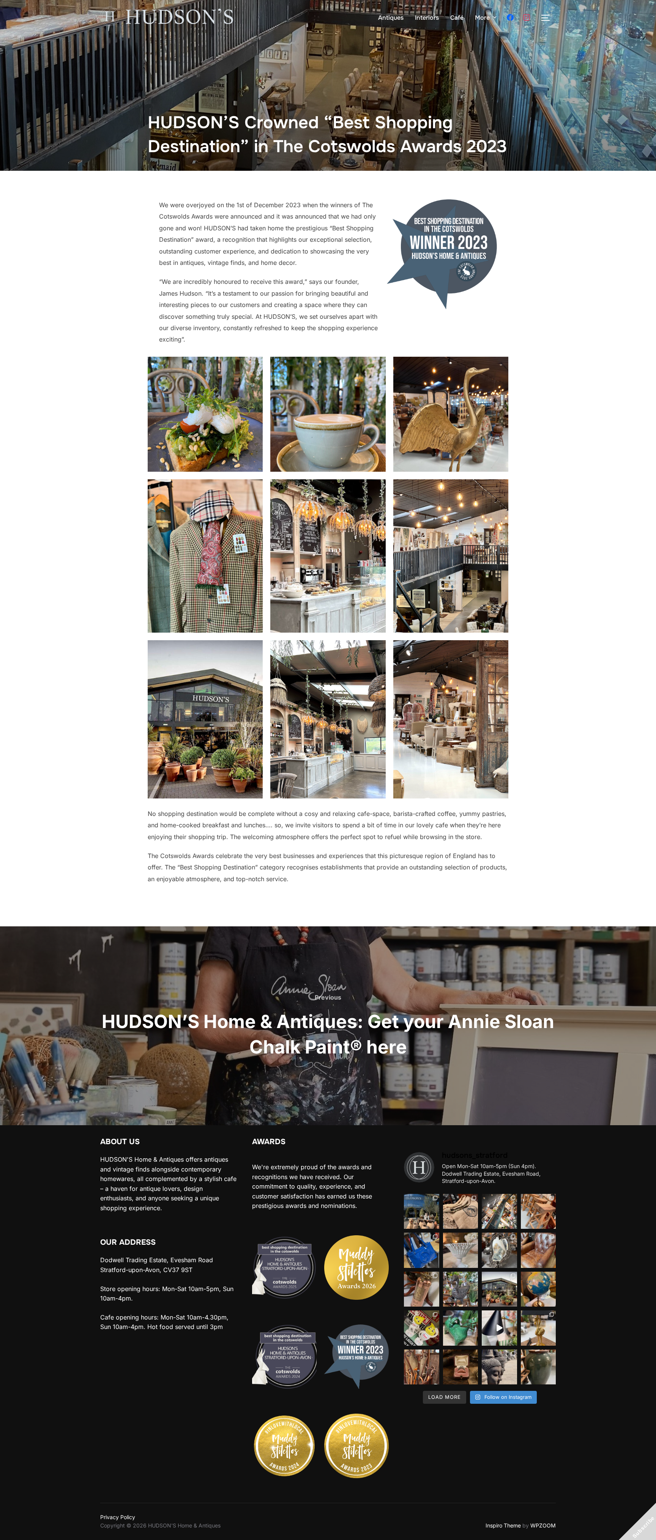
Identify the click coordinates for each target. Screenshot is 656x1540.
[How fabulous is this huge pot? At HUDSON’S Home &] (538, 1367)
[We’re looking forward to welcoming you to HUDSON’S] (499, 1211)
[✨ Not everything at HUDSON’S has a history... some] (499, 1328)
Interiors (427, 18)
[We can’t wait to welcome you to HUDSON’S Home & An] (460, 1328)
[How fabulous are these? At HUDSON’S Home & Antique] (460, 1250)
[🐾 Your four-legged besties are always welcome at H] (421, 1211)
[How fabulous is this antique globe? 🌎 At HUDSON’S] (538, 1289)
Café (457, 18)
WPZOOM (543, 1525)
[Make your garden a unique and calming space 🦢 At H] (499, 1367)
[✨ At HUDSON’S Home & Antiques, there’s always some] (421, 1289)
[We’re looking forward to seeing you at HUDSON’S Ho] (421, 1328)
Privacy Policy (117, 1517)
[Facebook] (510, 17)
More (482, 18)
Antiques (391, 18)
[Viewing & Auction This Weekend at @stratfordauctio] (460, 1367)
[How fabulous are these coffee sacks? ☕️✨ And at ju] (460, 1211)
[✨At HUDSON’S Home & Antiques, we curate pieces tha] (499, 1289)
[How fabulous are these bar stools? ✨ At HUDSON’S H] (538, 1211)
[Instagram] (526, 17)
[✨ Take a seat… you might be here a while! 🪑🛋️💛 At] (538, 1250)
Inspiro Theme (503, 1525)
